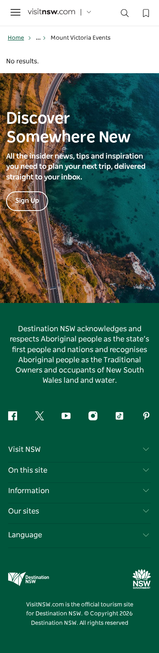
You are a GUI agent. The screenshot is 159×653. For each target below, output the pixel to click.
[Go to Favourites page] (145, 12)
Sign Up (27, 200)
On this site (27, 470)
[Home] (51, 12)
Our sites (23, 511)
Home (16, 38)
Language (25, 535)
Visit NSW (24, 449)
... (39, 38)
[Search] (125, 15)
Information (28, 491)
